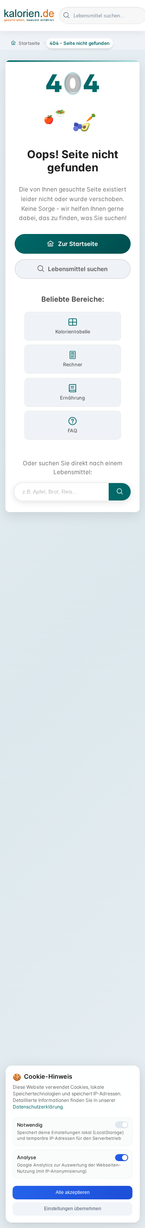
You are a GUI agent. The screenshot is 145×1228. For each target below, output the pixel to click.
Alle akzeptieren (73, 1192)
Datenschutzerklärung (38, 1107)
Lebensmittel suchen (77, 269)
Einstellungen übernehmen (72, 1208)
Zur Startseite (78, 244)
